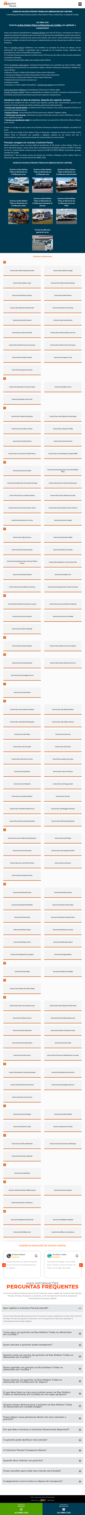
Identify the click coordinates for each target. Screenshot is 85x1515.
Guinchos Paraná (17, 47)
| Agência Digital (50, 1500)
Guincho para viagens (45, 85)
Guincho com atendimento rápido (17, 120)
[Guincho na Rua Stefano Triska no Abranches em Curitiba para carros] (18, 192)
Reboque (22, 90)
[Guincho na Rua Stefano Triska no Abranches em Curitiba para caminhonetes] (66, 192)
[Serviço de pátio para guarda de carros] (42, 250)
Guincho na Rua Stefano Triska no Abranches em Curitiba (42, 162)
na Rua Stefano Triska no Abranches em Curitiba (39, 25)
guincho (15, 65)
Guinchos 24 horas (39, 33)
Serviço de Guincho (11, 90)
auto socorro (24, 65)
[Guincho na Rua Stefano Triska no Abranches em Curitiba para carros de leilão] (66, 223)
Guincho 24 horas (11, 112)
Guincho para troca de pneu (15, 115)
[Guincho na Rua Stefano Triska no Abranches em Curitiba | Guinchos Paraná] (9, 4)
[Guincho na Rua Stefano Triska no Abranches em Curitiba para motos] (18, 223)
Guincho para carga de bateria (16, 107)
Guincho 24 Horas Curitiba (14, 92)
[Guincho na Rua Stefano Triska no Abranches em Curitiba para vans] (42, 192)
